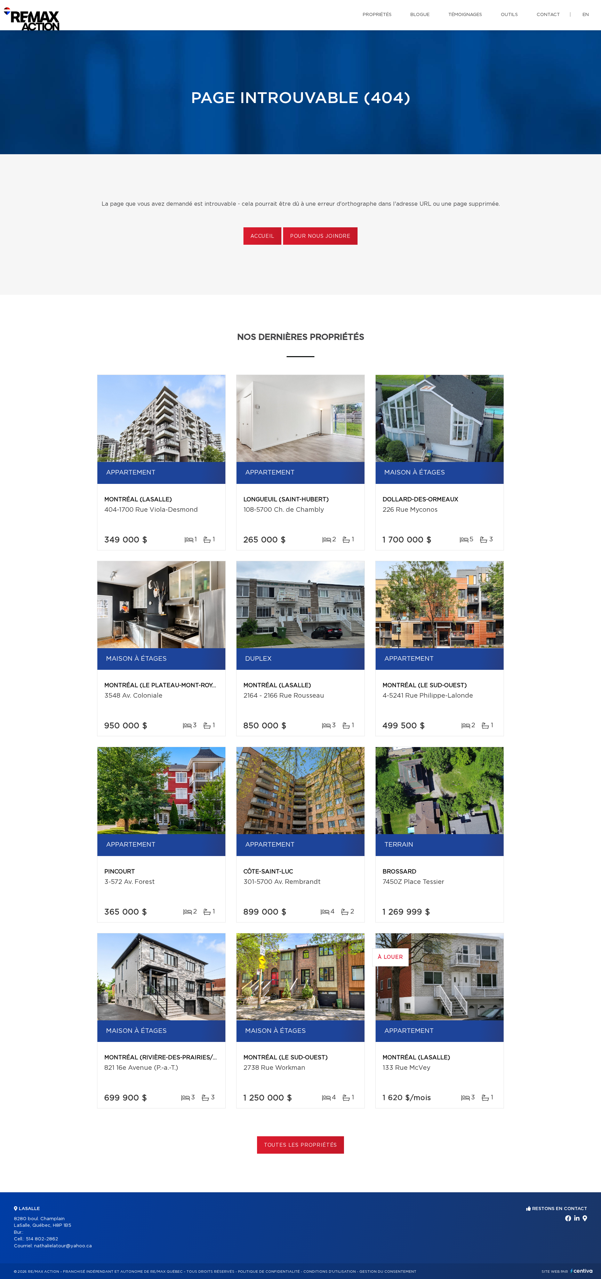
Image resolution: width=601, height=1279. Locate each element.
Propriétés (377, 15)
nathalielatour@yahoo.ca (63, 1246)
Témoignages (465, 15)
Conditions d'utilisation (329, 1271)
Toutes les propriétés (300, 1145)
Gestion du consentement (387, 1271)
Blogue (420, 15)
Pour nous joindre (320, 236)
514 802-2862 (42, 1239)
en (586, 15)
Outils (509, 15)
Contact (548, 15)
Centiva (581, 1271)
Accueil (262, 236)
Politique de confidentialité (269, 1271)
